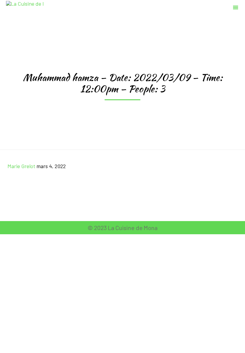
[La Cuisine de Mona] (24, 6)
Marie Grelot (21, 166)
